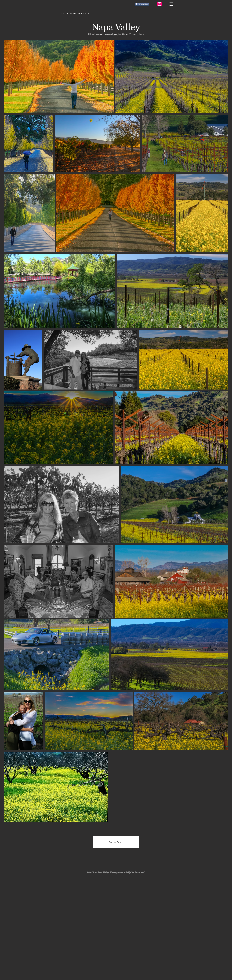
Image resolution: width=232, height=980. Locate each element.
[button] (171, 4)
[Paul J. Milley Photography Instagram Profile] (159, 4)
